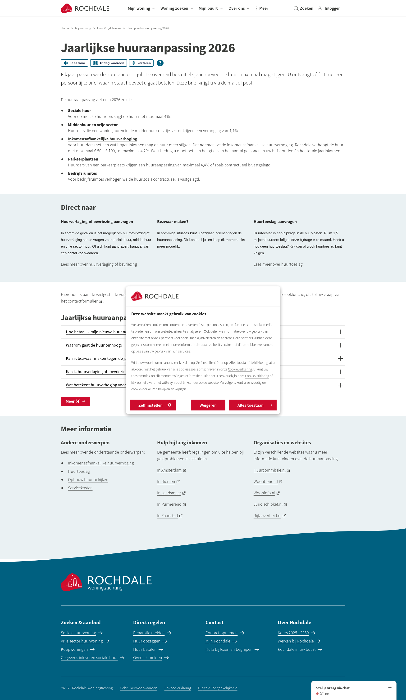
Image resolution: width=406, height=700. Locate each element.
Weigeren (208, 405)
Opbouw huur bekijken (88, 479)
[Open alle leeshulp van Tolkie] (160, 63)
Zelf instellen (150, 405)
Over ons (236, 8)
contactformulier (83, 301)
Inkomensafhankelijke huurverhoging (101, 463)
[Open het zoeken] (303, 8)
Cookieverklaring (240, 369)
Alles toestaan (250, 405)
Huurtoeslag (79, 471)
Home (65, 28)
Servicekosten (80, 487)
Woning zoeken (174, 8)
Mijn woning (139, 8)
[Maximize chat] (390, 688)
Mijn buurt (208, 8)
